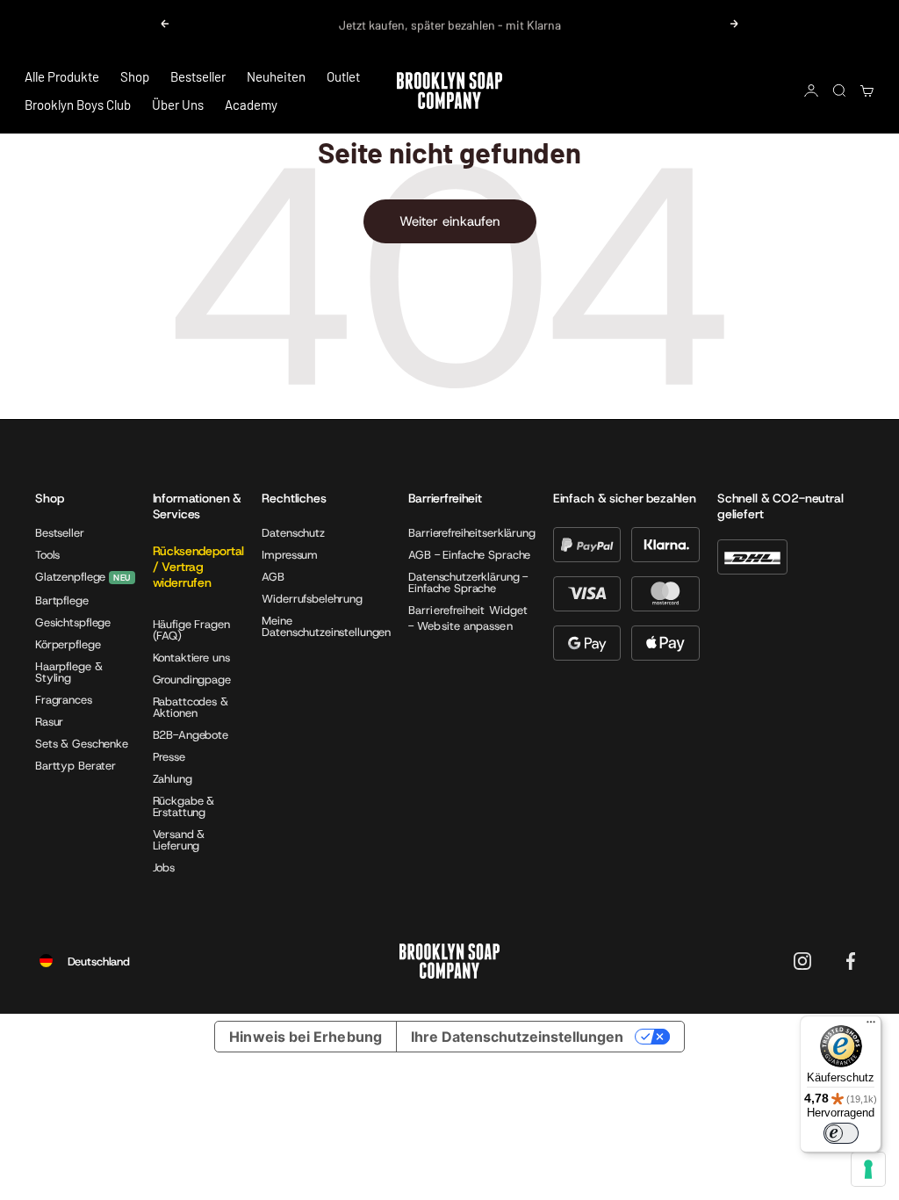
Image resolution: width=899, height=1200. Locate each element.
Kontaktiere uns (191, 657)
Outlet (343, 76)
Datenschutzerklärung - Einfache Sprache (468, 582)
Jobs (164, 867)
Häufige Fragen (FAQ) (191, 629)
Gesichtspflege (73, 622)
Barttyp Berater (75, 765)
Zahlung (172, 778)
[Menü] (870, 1026)
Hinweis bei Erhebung (305, 1036)
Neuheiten (276, 76)
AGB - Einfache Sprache (469, 554)
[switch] (841, 1133)
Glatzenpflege (70, 577)
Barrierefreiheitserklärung (472, 533)
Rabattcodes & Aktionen (190, 707)
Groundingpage (192, 679)
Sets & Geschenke (81, 743)
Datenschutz (293, 533)
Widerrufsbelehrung (312, 598)
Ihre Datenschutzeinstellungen (517, 1036)
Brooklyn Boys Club (78, 104)
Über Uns (178, 104)
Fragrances (63, 699)
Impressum (290, 554)
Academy (251, 104)
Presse (169, 757)
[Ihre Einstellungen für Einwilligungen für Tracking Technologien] (868, 1169)
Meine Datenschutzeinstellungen (326, 626)
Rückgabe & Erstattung (184, 806)
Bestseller (198, 76)
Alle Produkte (62, 76)
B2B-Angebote (190, 735)
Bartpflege (62, 600)
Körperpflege (67, 644)
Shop (134, 76)
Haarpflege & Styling (68, 672)
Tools (47, 554)
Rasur (49, 721)
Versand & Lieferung (179, 839)
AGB (273, 576)
